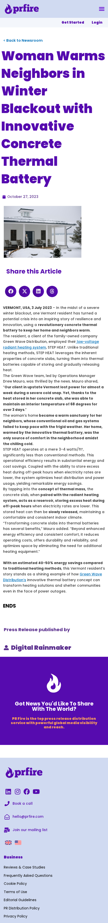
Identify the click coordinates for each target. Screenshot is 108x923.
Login (97, 22)
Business (13, 857)
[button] (101, 8)
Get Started (73, 22)
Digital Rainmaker (41, 647)
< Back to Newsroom (23, 40)
